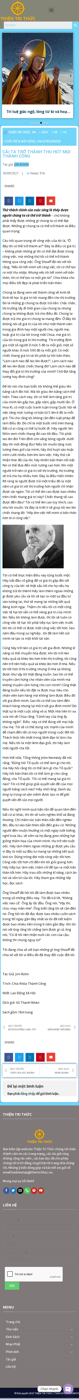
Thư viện (12, 1329)
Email (8, 1236)
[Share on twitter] (19, 201)
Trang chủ (13, 1322)
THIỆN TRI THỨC (43, 1393)
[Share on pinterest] (40, 201)
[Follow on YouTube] (41, 1190)
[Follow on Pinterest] (34, 1190)
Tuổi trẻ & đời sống (20, 141)
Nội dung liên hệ (15, 1253)
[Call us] (27, 1190)
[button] (51, 10)
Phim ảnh (12, 1352)
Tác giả (11, 1359)
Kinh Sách (13, 1337)
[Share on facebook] (8, 201)
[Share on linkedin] (30, 201)
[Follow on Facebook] (6, 1190)
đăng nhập (27, 1094)
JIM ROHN (21, 164)
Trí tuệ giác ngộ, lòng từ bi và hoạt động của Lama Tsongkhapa (38, 114)
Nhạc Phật (13, 1344)
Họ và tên (11, 1220)
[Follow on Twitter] (13, 1190)
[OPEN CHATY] (68, 1389)
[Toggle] (71, 1329)
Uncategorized (49, 141)
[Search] (75, 25)
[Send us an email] (20, 1190)
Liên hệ (11, 1367)
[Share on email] (51, 200)
